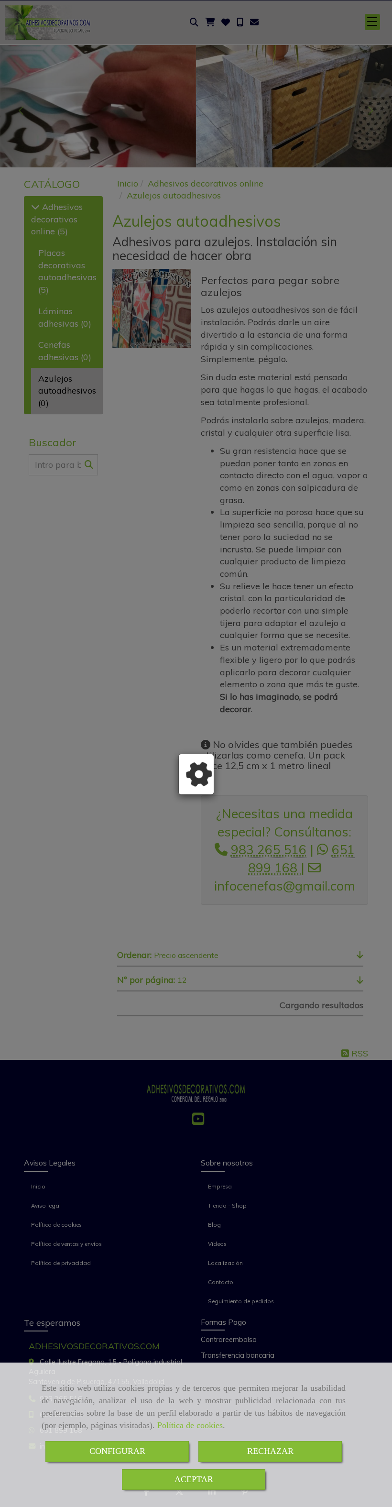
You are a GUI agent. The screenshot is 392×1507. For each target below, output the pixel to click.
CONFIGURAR (117, 1451)
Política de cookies (190, 1425)
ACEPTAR (193, 1479)
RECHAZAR (270, 1451)
